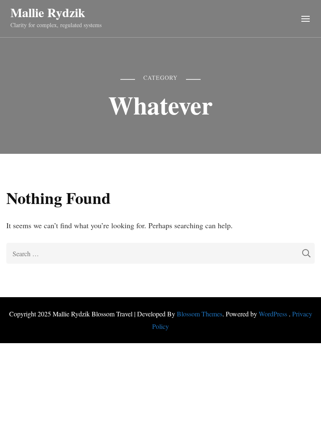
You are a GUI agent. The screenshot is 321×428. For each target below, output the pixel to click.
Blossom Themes (199, 313)
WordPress (273, 313)
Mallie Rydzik (47, 12)
